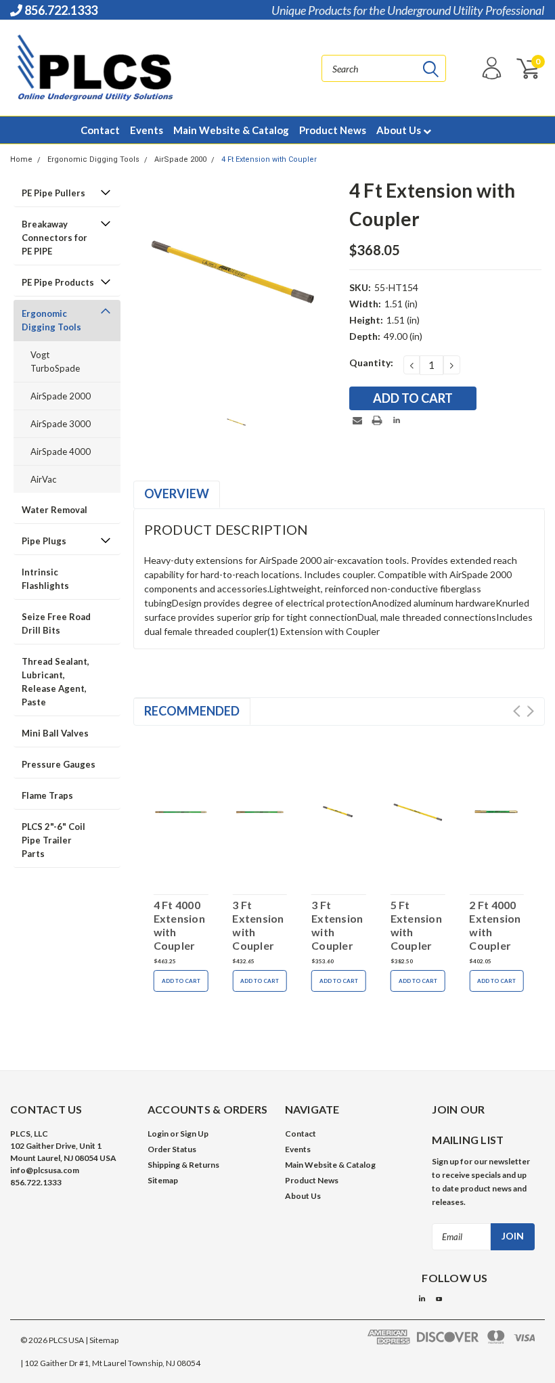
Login (158, 1133)
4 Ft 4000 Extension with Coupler (179, 925)
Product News (332, 130)
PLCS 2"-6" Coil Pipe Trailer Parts (53, 840)
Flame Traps (47, 795)
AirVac (43, 479)
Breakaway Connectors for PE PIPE (54, 238)
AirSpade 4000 (60, 451)
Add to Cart (181, 981)
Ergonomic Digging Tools (93, 159)
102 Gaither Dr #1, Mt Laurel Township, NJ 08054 (112, 1363)
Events (146, 130)
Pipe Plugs (44, 540)
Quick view (180, 809)
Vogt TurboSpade (55, 361)
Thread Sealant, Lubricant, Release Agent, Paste (55, 681)
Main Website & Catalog (231, 130)
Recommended (192, 710)
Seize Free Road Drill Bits (56, 623)
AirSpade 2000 (180, 159)
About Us (399, 130)
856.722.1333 (59, 10)
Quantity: (371, 362)
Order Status (172, 1149)
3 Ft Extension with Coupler (258, 925)
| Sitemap (101, 1340)
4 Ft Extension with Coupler (269, 159)
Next (530, 711)
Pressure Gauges (58, 764)
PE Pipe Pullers (53, 193)
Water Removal (54, 509)
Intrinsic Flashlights (45, 579)
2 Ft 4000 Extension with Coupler (494, 925)
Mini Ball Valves (55, 733)
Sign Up (194, 1133)
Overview (176, 493)
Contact (100, 130)
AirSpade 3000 (60, 423)
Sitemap (163, 1180)
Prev (516, 711)
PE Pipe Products (58, 282)
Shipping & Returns (183, 1165)
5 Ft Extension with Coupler (416, 925)
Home (21, 159)
